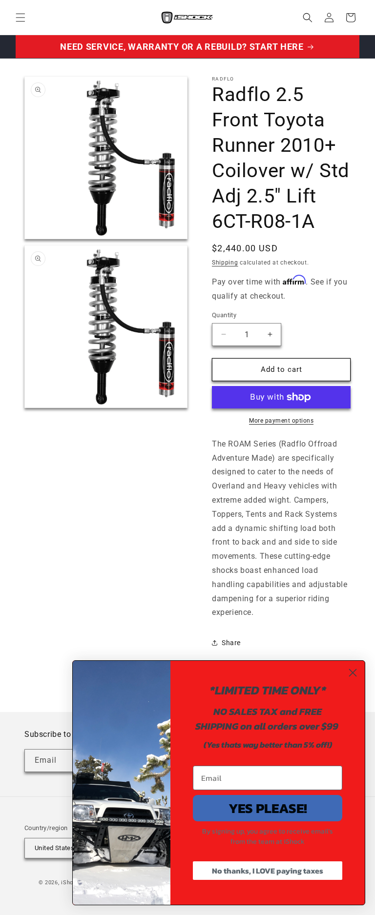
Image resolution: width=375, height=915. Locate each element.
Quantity (224, 315)
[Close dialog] (352, 672)
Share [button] (231, 643)
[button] (20, 17)
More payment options (281, 420)
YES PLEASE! (268, 808)
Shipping (225, 262)
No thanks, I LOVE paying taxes (267, 870)
